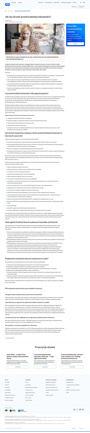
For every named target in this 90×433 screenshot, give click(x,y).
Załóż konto (74, 6)
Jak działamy (28, 384)
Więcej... (75, 43)
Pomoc (67, 392)
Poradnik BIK (7, 390)
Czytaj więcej (17, 366)
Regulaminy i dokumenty (51, 382)
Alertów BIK (28, 328)
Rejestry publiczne (49, 395)
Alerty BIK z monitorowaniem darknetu (74, 29)
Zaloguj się (81, 6)
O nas (26, 382)
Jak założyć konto (69, 382)
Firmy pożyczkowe (48, 2)
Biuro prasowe (28, 397)
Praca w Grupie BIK (29, 395)
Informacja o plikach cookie (51, 387)
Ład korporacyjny (29, 390)
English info (74, 428)
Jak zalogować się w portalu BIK (72, 384)
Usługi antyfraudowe (9, 397)
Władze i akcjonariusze (30, 392)
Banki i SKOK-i (57, 2)
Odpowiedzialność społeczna (31, 387)
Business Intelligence (9, 400)
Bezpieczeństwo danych (50, 384)
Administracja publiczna (66, 2)
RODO (47, 392)
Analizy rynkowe (28, 400)
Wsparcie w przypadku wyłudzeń (73, 390)
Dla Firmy (20, 2)
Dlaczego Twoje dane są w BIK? (52, 390)
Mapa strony (81, 428)
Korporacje (40, 2)
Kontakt (74, 2)
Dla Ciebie (14, 2)
